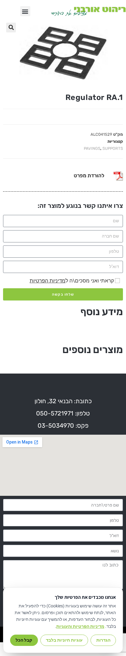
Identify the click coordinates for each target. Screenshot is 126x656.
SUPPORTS (112, 148)
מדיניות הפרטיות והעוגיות (80, 626)
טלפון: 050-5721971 (63, 413)
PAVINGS (92, 148)
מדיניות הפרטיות (47, 281)
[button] (25, 11)
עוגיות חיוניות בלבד (64, 640)
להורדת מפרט (89, 175)
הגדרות (103, 640)
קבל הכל (24, 640)
